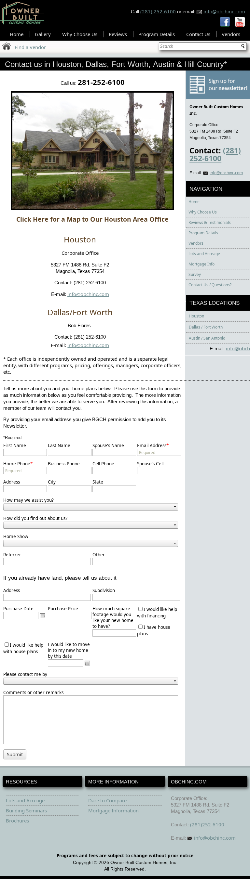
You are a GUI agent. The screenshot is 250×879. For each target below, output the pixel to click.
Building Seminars (26, 810)
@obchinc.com (92, 345)
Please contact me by (25, 674)
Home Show (15, 536)
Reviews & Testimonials (209, 222)
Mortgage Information (113, 810)
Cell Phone (103, 464)
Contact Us (198, 34)
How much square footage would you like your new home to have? (112, 617)
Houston (196, 316)
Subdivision (103, 590)
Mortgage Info (201, 264)
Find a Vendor (30, 47)
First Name (14, 445)
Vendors (231, 34)
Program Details (156, 34)
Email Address (153, 445)
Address (11, 482)
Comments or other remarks (33, 692)
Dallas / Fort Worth (206, 327)
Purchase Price (63, 609)
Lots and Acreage (204, 253)
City (52, 482)
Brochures (17, 820)
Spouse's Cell (150, 464)
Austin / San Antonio (207, 338)
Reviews (118, 34)
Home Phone (18, 464)
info (71, 345)
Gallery (43, 34)
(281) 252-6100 (158, 11)
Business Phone (64, 464)
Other (98, 555)
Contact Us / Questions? (209, 285)
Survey (194, 274)
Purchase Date (18, 609)
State (97, 482)
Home (16, 34)
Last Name (59, 445)
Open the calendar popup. (42, 615)
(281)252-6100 (207, 824)
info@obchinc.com (224, 11)
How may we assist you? (28, 500)
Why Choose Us (79, 34)
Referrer (12, 555)
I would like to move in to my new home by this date (69, 650)
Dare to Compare (107, 800)
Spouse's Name (108, 445)
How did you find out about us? (35, 518)
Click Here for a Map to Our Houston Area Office (92, 219)
